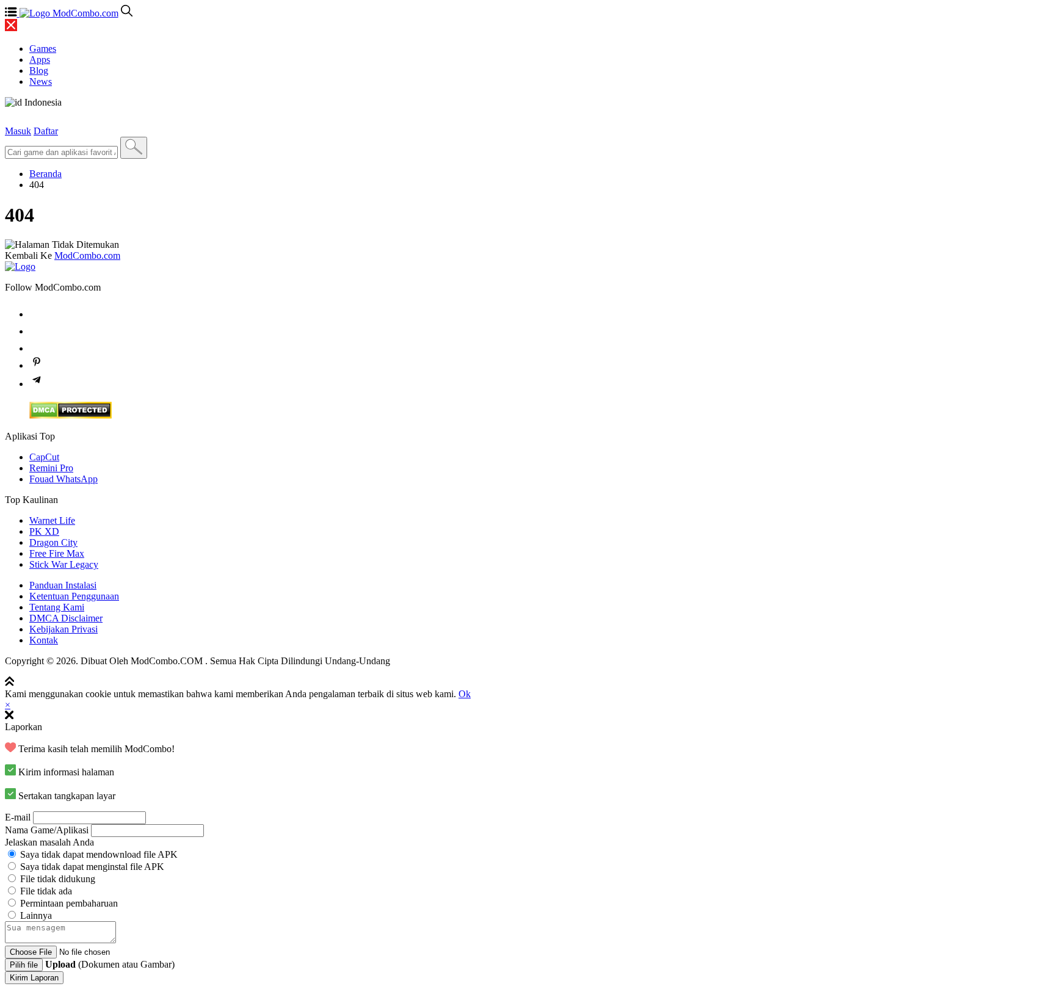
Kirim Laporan (34, 977)
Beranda (45, 173)
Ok (465, 694)
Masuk (18, 131)
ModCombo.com (87, 255)
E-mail (18, 817)
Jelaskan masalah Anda (49, 842)
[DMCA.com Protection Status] (70, 415)
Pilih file (24, 964)
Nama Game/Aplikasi (47, 830)
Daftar (46, 131)
